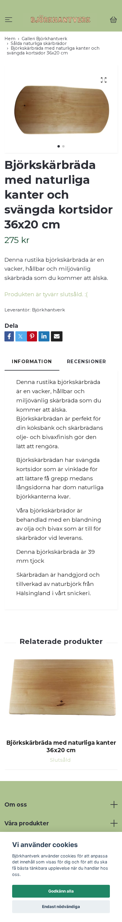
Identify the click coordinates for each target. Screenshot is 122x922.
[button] (58, 172)
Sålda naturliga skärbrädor (39, 69)
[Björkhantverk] (61, 33)
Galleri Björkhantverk (44, 64)
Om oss (15, 830)
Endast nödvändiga (61, 906)
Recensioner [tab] (86, 387)
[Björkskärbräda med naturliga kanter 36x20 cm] (61, 722)
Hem (9, 64)
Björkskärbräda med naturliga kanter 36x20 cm (61, 772)
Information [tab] (32, 387)
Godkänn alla (61, 891)
